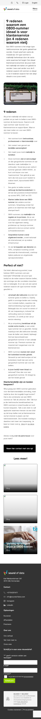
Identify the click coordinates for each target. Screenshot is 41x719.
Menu (35, 9)
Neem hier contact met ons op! (19, 448)
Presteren (7, 624)
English (34, 3)
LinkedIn (10, 605)
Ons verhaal (8, 636)
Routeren (7, 616)
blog (23, 424)
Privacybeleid (28, 710)
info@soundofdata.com (16, 597)
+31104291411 (12, 593)
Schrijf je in (9, 681)
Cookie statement (14, 710)
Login (26, 3)
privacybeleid (28, 676)
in (19, 424)
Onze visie (8, 644)
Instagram (10, 601)
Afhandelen (8, 620)
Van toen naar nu (10, 640)
